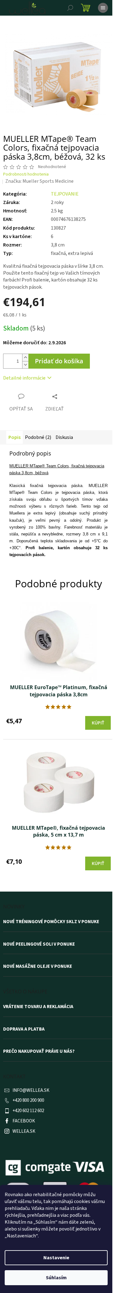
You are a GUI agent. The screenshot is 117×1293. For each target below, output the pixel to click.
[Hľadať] (70, 8)
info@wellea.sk (30, 1090)
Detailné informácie (24, 378)
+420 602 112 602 (28, 1110)
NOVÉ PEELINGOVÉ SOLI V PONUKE (39, 944)
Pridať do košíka (59, 361)
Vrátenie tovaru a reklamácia (38, 1007)
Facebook (23, 1121)
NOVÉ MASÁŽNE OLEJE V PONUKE (37, 966)
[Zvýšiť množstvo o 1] (25, 357)
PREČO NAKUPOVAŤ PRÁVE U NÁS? (39, 1051)
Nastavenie (56, 1257)
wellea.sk (23, 1131)
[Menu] (103, 8)
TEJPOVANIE (65, 194)
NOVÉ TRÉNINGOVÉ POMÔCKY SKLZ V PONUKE (51, 922)
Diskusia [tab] (64, 437)
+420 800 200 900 (28, 1100)
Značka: (39, 181)
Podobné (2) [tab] (38, 437)
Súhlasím (56, 1277)
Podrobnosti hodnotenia (26, 174)
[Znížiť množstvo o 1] (25, 364)
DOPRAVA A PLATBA (24, 1029)
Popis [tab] (14, 437)
